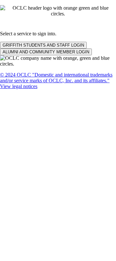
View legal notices (18, 86)
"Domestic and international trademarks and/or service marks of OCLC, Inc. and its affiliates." (56, 77)
